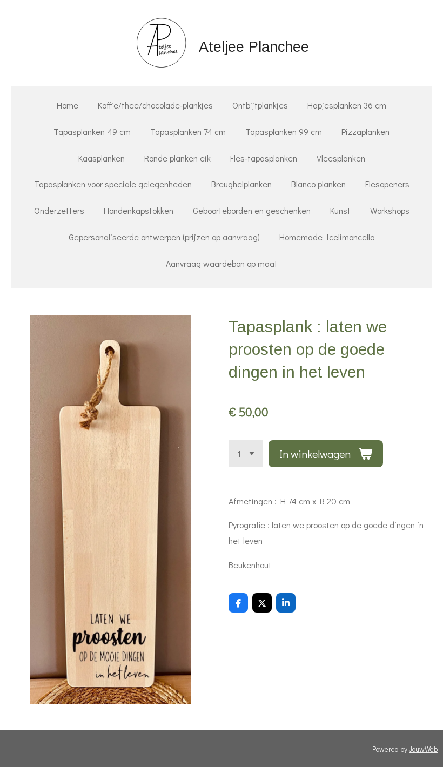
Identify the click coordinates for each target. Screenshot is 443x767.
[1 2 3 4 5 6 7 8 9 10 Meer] (246, 453)
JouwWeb (423, 749)
